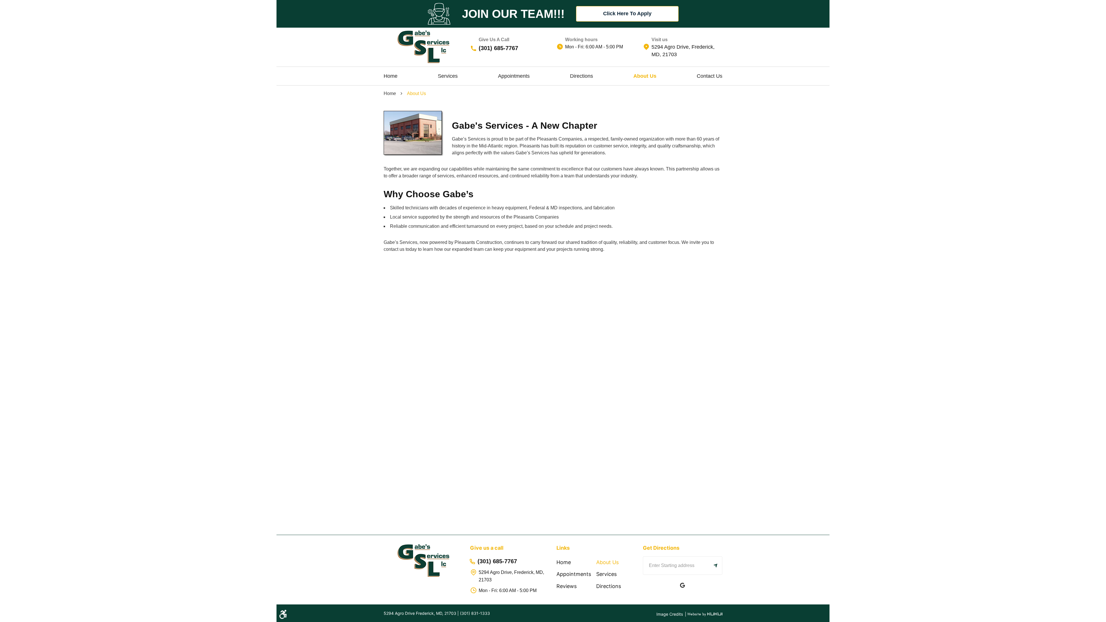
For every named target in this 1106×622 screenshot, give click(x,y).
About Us (644, 76)
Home (390, 76)
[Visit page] (715, 565)
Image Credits (670, 614)
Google (682, 585)
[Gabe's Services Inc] (423, 47)
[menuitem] (390, 76)
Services (448, 76)
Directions (581, 76)
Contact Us (709, 76)
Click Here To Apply (627, 13)
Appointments (514, 76)
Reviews (566, 586)
